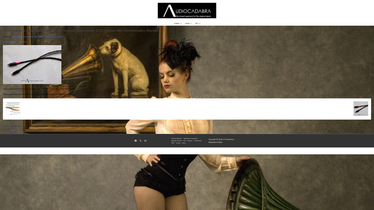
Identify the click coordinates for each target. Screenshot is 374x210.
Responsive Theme (215, 142)
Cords (187, 23)
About (184, 143)
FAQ (184, 140)
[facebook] (136, 141)
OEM (172, 143)
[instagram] (145, 141)
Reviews (189, 140)
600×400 (13, 130)
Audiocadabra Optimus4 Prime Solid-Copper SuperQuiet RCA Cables (36, 37)
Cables (176, 23)
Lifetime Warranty (176, 138)
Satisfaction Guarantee (190, 138)
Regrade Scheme (176, 140)
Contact (178, 143)
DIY (196, 23)
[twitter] (140, 141)
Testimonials (197, 140)
